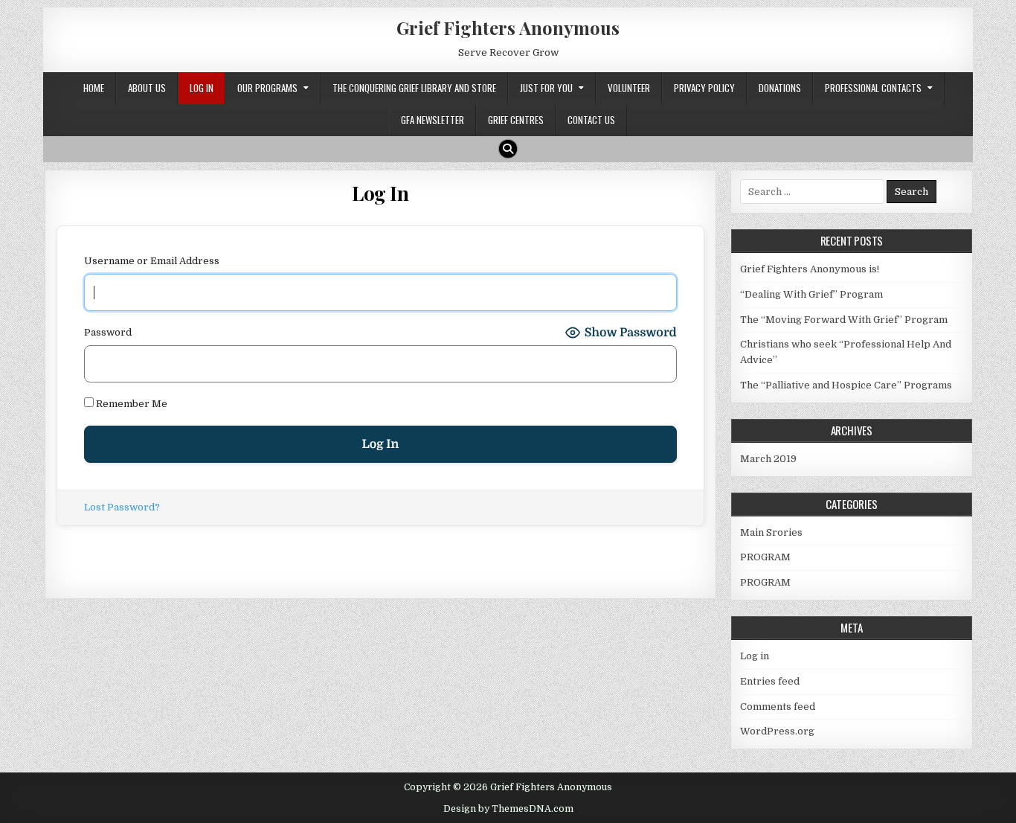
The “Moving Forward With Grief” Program (844, 319)
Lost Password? (122, 507)
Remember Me (130, 403)
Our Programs (267, 87)
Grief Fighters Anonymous (508, 27)
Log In (201, 87)
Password (108, 332)
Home (93, 87)
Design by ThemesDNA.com (508, 809)
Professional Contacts (873, 87)
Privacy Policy (704, 87)
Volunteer (629, 87)
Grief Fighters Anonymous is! (809, 269)
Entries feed (770, 681)
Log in (754, 656)
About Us (147, 87)
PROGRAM (765, 557)
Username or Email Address (151, 260)
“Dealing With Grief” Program (811, 294)
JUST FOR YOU (546, 87)
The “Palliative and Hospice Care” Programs (846, 385)
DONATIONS (780, 87)
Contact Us (591, 119)
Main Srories (771, 532)
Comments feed (777, 706)
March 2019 (768, 458)
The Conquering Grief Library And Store (414, 87)
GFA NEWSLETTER (432, 119)
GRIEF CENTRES (516, 119)
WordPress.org (777, 731)
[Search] (508, 149)
